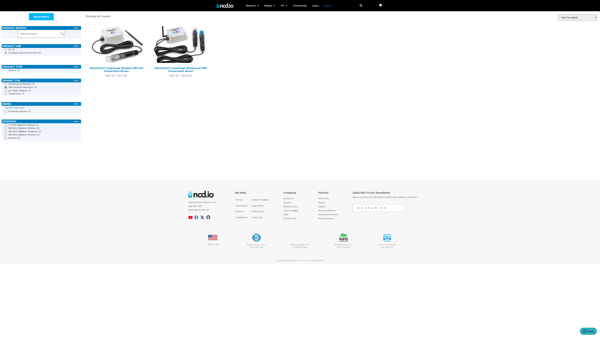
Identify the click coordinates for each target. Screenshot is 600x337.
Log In (328, 5)
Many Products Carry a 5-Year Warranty (256, 245)
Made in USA (213, 244)
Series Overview (14, 107)
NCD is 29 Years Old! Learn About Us (387, 245)
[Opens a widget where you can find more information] (588, 331)
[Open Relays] (274, 5)
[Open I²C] (286, 5)
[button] (41, 16)
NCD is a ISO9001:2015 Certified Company (300, 245)
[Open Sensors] (258, 5)
